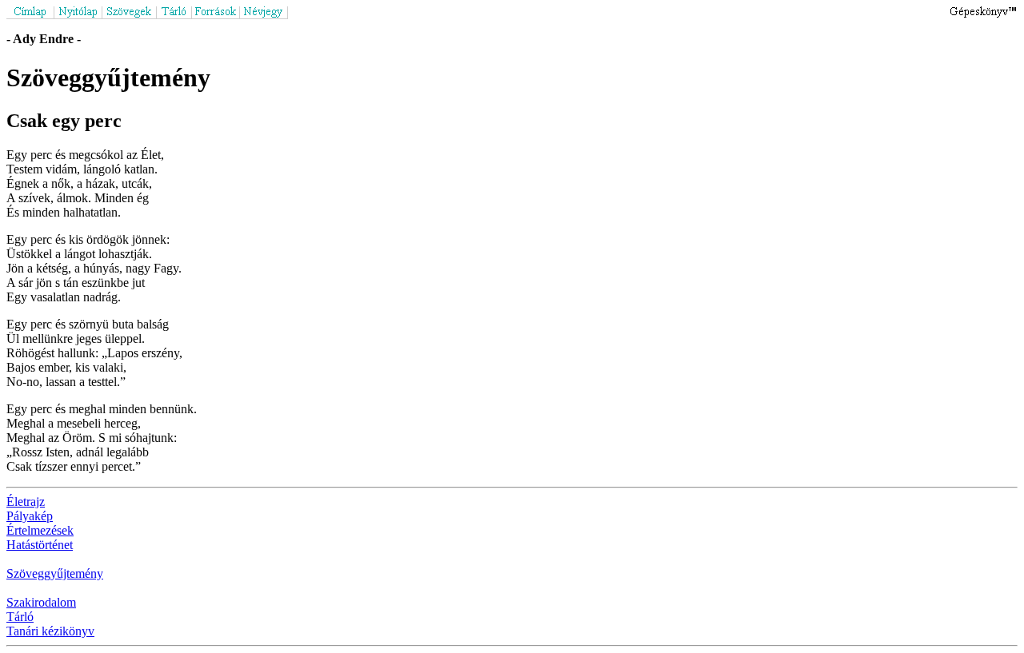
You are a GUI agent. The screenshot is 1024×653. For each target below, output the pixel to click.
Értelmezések (40, 530)
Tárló (20, 616)
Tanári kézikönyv (50, 631)
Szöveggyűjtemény (54, 573)
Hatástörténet (39, 544)
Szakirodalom (41, 602)
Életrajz (25, 501)
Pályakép (29, 516)
